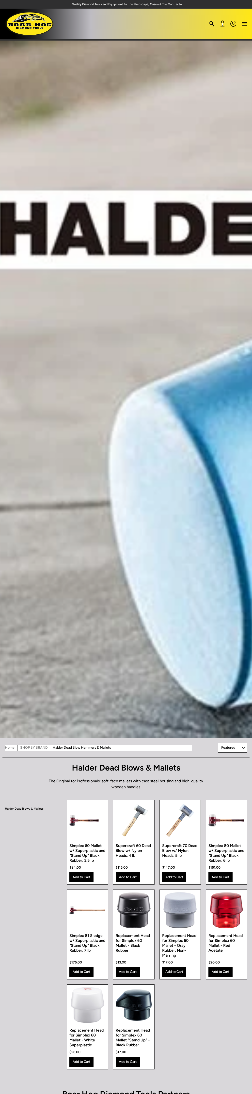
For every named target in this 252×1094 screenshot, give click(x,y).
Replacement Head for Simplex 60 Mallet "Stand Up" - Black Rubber (133, 1037)
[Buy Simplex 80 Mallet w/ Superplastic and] (226, 820)
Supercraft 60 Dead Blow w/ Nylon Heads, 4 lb (133, 850)
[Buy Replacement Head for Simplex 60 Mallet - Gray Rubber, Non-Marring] (180, 910)
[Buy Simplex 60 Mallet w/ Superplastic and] (87, 820)
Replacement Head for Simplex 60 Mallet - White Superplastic (86, 1037)
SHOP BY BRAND (34, 747)
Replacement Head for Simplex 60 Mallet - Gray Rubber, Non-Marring (179, 945)
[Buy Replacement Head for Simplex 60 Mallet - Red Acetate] (226, 910)
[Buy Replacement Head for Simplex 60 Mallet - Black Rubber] (134, 910)
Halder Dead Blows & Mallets (24, 808)
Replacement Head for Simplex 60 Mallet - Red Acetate (225, 943)
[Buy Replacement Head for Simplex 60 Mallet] (134, 1005)
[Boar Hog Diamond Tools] (29, 24)
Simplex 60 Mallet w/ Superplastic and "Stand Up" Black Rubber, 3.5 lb (87, 853)
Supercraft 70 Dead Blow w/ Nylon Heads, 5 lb (179, 850)
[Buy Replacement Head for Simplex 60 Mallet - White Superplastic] (87, 1005)
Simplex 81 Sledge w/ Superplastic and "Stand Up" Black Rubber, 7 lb (87, 943)
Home (10, 747)
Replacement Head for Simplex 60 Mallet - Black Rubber (133, 943)
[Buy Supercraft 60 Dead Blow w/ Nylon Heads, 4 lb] (134, 820)
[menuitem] (211, 24)
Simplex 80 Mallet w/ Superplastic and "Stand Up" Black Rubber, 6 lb (226, 853)
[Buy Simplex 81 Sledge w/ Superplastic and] (87, 910)
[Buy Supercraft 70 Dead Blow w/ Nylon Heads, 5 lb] (180, 820)
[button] (211, 24)
